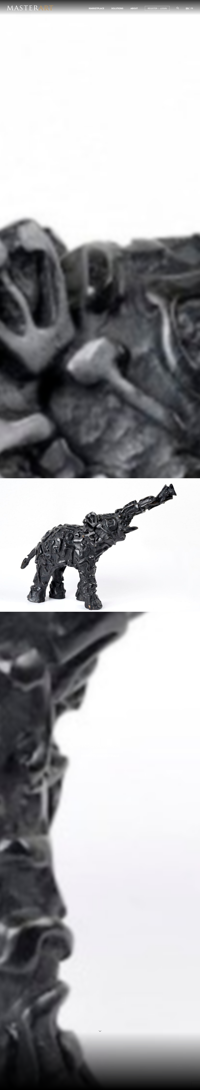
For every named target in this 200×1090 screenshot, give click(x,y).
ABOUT (134, 8)
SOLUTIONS (117, 8)
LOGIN (163, 8)
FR (192, 8)
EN (187, 8)
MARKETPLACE (96, 8)
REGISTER (152, 8)
